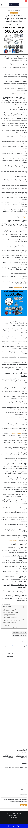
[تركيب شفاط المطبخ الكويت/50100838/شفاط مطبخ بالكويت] (21, 696)
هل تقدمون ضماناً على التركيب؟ (11, 627)
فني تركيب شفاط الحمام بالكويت (10, 609)
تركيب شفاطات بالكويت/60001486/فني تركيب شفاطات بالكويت (7, 655)
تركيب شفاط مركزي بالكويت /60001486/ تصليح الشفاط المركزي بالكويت (21, 756)
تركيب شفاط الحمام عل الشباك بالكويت (11, 612)
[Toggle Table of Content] (23, 607)
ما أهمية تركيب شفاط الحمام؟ (11, 617)
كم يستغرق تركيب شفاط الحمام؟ (11, 622)
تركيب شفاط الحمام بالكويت (19, 632)
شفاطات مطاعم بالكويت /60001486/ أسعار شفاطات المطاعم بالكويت (8, 756)
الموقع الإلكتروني (23, 794)
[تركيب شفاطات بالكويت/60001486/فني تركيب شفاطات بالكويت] (7, 648)
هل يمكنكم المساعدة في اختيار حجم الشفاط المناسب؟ (13, 624)
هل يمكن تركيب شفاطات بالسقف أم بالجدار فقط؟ (14, 619)
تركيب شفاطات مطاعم (14, 540)
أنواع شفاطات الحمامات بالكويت (11, 614)
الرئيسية (18, 10)
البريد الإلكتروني (24, 789)
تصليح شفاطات (23, 217)
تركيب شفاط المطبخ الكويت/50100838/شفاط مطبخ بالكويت (22, 750)
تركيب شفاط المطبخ (19, 94)
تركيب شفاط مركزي (17, 287)
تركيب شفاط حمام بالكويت (19, 635)
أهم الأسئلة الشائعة (7, 616)
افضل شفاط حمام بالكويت (8, 611)
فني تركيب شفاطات (16, 433)
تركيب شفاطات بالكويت (12, 10)
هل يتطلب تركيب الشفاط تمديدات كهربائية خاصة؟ (14, 620)
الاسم (25, 784)
